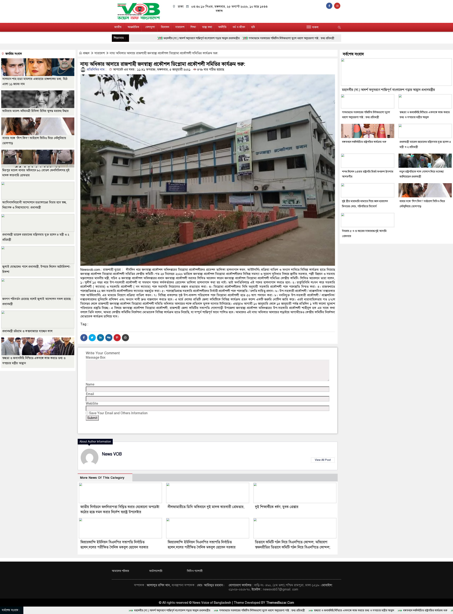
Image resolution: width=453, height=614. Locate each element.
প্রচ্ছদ (86, 53)
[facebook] (330, 6)
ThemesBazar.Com (280, 603)
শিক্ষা (193, 27)
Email (90, 394)
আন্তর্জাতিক (133, 27)
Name (90, 384)
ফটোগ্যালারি (155, 571)
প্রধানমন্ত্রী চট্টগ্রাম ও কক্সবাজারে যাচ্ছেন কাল (27, 331)
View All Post (323, 459)
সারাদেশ (179, 27)
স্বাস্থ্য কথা (207, 27)
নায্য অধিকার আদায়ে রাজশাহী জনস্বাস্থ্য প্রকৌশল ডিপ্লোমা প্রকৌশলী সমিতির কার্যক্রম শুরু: (164, 53)
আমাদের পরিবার (120, 571)
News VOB (112, 454)
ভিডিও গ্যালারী (195, 571)
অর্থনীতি (222, 27)
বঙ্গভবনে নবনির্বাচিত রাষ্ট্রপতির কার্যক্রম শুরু (364, 142)
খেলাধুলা (150, 27)
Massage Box (95, 357)
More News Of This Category (102, 478)
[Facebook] (83, 337)
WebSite (92, 403)
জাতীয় (117, 27)
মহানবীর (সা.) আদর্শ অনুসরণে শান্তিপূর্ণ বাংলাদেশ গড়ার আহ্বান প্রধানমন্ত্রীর (388, 90)
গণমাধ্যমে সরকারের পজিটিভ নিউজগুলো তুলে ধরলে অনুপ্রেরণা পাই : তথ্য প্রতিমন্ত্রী (220, 38)
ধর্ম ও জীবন (239, 27)
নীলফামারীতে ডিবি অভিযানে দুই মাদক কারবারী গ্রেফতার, (206, 507)
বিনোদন (165, 27)
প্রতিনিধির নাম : (96, 69)
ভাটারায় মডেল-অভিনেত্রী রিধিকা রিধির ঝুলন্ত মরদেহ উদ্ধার (35, 111)
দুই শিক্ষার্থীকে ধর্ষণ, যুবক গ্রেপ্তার (276, 507)
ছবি (253, 27)
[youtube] (337, 6)
